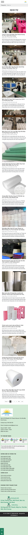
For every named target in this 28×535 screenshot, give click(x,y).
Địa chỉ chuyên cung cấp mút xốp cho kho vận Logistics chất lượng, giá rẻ (13, 261)
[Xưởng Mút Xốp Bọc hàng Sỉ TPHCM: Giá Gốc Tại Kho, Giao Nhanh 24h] (14, 184)
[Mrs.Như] (11, 439)
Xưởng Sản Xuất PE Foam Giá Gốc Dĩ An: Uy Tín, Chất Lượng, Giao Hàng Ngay (13, 358)
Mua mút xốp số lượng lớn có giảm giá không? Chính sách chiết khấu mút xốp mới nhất (13, 293)
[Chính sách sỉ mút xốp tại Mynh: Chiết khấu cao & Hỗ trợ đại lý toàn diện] (14, 314)
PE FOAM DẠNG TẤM (6, 458)
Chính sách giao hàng (6, 478)
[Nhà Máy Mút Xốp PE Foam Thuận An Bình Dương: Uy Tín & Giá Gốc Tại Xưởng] (14, 217)
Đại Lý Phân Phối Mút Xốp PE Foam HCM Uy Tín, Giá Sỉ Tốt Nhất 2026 (13, 390)
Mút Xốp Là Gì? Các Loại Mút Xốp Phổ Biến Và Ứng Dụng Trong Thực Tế (13, 132)
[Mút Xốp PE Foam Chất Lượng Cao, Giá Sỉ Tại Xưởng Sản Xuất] (14, 87)
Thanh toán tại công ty (6, 487)
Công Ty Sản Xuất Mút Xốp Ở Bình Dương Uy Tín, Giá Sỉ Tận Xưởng (13, 35)
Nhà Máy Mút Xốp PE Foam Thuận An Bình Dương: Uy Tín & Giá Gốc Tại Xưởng (13, 229)
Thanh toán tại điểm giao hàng (8, 491)
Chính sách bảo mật (5, 477)
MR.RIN (24, 439)
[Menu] (2, 2)
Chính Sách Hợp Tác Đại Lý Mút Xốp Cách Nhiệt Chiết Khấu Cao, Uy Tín (13, 164)
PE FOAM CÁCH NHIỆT (6, 460)
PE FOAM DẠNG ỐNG (5, 465)
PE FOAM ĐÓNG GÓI (5, 461)
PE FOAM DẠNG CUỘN (6, 466)
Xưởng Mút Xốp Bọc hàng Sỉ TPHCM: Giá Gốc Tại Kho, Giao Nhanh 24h (13, 196)
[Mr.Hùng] (2, 439)
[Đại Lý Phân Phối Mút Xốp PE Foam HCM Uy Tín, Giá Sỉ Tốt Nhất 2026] (14, 378)
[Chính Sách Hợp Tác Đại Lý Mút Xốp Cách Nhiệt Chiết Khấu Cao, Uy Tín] (14, 152)
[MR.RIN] (20, 439)
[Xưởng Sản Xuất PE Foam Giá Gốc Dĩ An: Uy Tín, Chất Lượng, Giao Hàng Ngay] (14, 346)
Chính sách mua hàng (6, 475)
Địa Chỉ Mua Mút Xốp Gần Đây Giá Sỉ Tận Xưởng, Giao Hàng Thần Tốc (13, 67)
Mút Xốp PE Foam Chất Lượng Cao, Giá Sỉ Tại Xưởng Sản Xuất (13, 100)
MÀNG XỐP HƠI (4, 463)
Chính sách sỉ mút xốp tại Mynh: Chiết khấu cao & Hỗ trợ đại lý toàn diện (12, 326)
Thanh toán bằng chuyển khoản (8, 489)
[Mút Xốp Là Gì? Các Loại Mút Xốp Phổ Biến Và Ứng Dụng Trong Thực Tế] (14, 120)
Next (19, 401)
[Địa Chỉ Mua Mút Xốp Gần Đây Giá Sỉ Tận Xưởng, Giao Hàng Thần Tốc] (14, 55)
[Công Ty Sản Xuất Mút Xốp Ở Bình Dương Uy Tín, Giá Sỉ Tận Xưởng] (14, 23)
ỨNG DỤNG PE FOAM (6, 456)
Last (22, 401)
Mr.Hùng (6, 439)
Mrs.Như (15, 439)
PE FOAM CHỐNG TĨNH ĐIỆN (7, 468)
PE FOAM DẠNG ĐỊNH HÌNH (7, 470)
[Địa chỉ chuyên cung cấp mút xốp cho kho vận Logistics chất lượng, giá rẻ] (14, 249)
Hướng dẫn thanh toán (6, 480)
